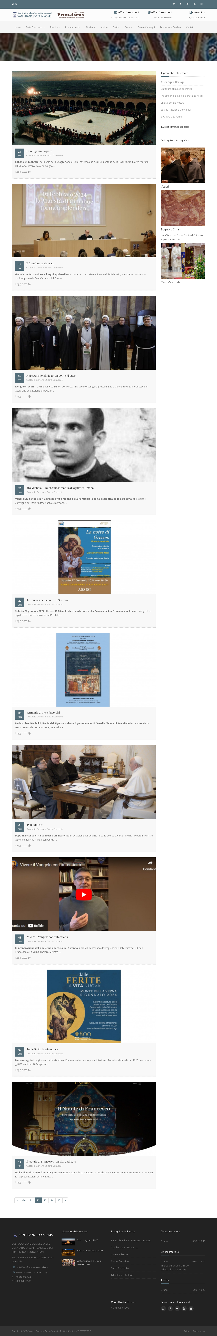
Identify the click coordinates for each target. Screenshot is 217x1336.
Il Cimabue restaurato (40, 263)
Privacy (187, 1331)
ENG (14, 3)
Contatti (190, 27)
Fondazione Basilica (170, 27)
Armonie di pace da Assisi (43, 712)
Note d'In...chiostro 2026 (90, 1250)
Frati (115, 27)
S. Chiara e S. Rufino (172, 116)
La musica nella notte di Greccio (47, 600)
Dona (127, 27)
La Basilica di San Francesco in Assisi (131, 1240)
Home (18, 27)
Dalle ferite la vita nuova (42, 1049)
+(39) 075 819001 (197, 17)
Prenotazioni (71, 27)
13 (45, 1200)
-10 (24, 1200)
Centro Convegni (146, 27)
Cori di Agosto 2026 (87, 1240)
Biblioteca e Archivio (122, 1275)
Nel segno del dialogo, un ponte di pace (51, 375)
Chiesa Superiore (120, 1261)
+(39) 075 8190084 (163, 17)
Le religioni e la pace (39, 151)
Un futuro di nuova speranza (176, 88)
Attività (89, 27)
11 (31, 1200)
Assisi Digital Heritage (172, 82)
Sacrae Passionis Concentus (176, 109)
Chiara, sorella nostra (172, 102)
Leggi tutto (21, 171)
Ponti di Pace (35, 825)
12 (38, 1200)
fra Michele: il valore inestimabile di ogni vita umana (60, 488)
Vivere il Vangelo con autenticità (47, 937)
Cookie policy (199, 1331)
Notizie (104, 27)
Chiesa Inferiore (119, 1254)
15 (59, 1200)
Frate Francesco (34, 27)
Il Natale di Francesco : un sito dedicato (51, 1161)
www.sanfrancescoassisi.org (31, 1272)
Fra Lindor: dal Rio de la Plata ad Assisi (182, 95)
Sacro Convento (120, 1268)
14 (52, 1200)
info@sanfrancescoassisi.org (125, 17)
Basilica (54, 27)
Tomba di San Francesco (124, 1247)
